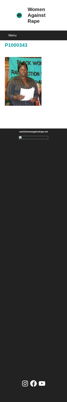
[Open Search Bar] (61, 34)
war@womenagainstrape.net (33, 131)
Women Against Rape (37, 15)
